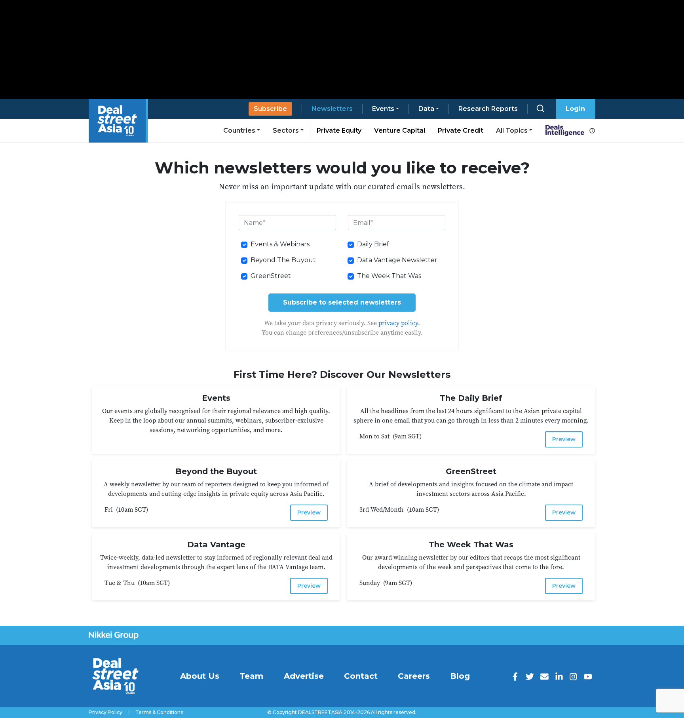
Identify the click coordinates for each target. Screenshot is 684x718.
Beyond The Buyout (283, 260)
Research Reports (488, 108)
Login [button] (575, 108)
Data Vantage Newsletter (397, 260)
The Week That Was (389, 276)
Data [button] (426, 108)
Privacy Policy (105, 712)
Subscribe (270, 108)
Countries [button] (239, 130)
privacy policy (398, 322)
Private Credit (460, 130)
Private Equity (339, 130)
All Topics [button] (512, 130)
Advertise (304, 676)
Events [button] (383, 108)
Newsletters (332, 108)
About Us (199, 676)
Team (251, 676)
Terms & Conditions (159, 712)
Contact (361, 676)
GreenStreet (271, 276)
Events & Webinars (280, 244)
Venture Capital (399, 130)
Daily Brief (373, 244)
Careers (414, 676)
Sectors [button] (286, 130)
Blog (460, 676)
